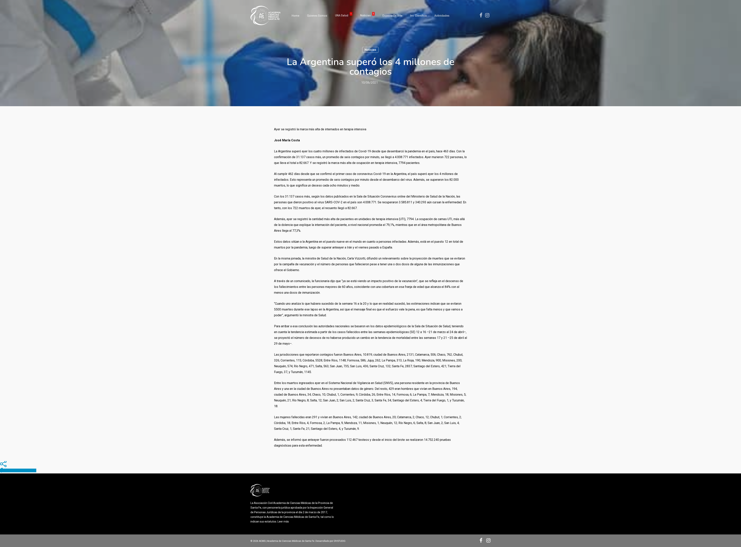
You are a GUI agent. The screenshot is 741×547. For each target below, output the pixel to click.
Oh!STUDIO (339, 541)
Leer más (283, 521)
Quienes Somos (317, 15)
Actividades (441, 15)
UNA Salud (343, 15)
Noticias (367, 15)
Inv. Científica (418, 15)
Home (295, 15)
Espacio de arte (392, 15)
